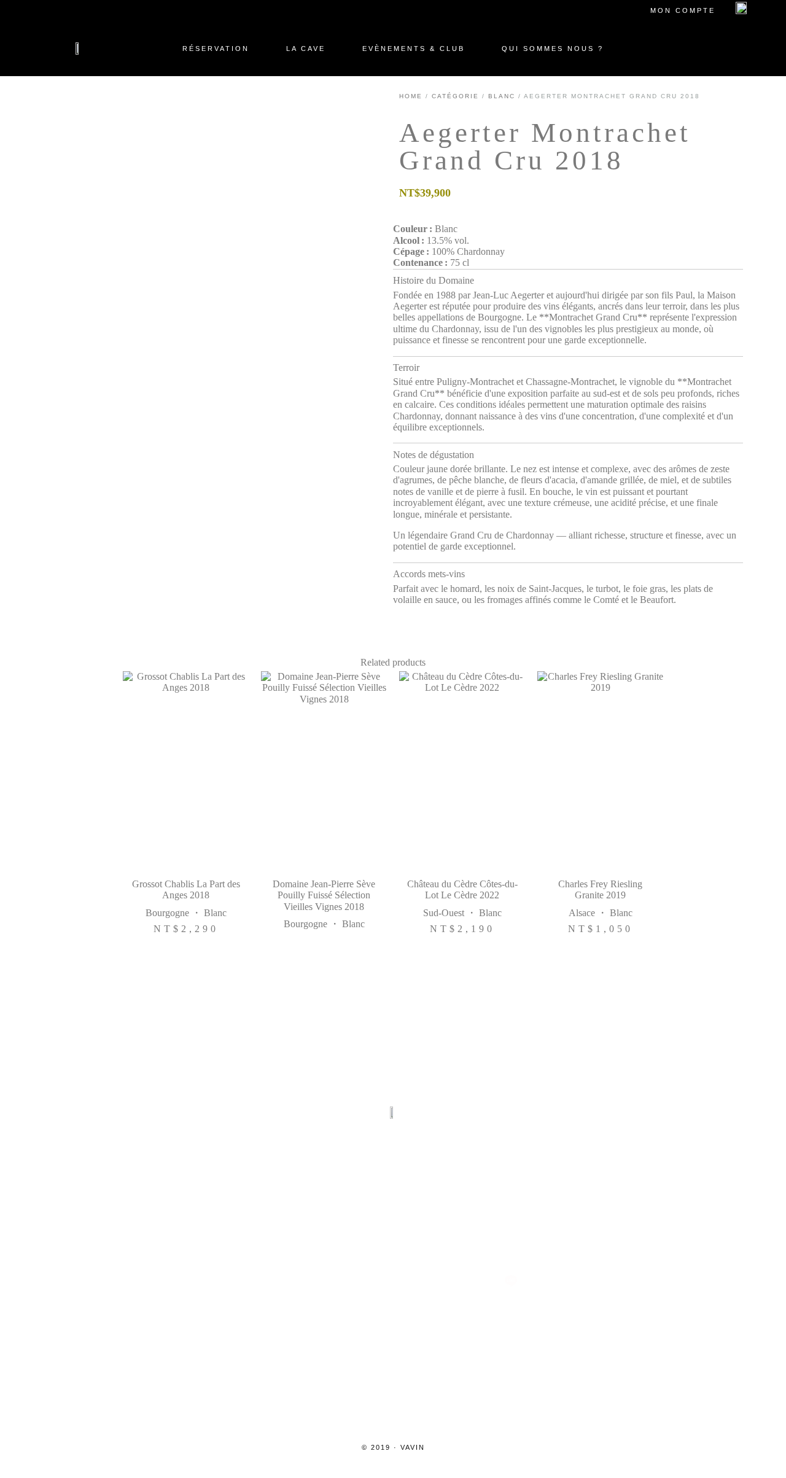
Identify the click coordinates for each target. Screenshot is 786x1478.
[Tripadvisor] (393, 1281)
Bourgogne (167, 912)
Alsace (582, 912)
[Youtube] (452, 1281)
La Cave (305, 48)
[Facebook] (334, 1281)
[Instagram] (275, 1281)
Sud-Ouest (443, 912)
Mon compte (682, 10)
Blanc (501, 96)
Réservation (215, 48)
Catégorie (455, 96)
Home (410, 96)
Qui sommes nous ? (553, 48)
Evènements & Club (413, 48)
